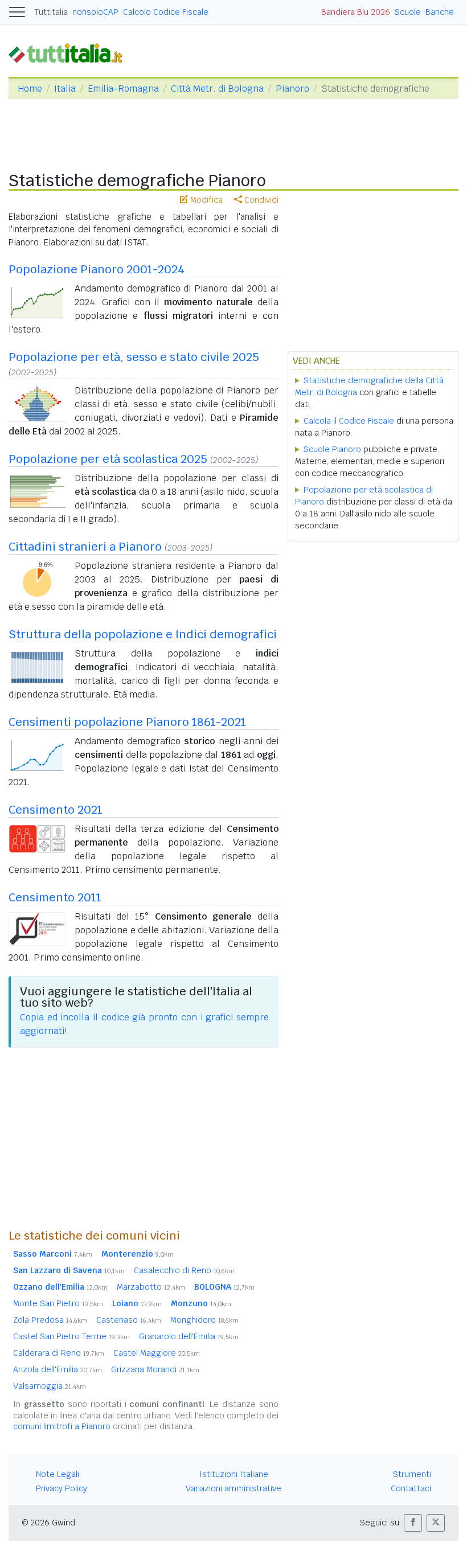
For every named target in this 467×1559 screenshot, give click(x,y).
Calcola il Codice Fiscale (349, 421)
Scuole (408, 12)
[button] (413, 1523)
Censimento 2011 (55, 897)
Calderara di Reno (58, 1353)
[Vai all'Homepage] (70, 53)
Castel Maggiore (156, 1353)
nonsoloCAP (95, 12)
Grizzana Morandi (155, 1369)
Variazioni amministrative (233, 1488)
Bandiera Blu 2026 (355, 12)
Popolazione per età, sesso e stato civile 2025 (134, 357)
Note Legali (57, 1474)
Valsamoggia (49, 1386)
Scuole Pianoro (332, 449)
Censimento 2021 (56, 809)
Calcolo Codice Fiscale (165, 12)
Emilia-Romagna (123, 89)
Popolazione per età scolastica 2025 (108, 459)
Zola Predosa (50, 1320)
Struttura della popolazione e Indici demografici (143, 634)
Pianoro (292, 89)
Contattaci (411, 1488)
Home (30, 89)
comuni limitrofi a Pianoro (61, 1426)
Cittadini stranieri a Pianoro (85, 546)
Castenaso (128, 1320)
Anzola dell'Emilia (57, 1369)
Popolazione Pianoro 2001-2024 (97, 269)
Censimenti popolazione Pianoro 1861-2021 (127, 722)
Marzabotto (151, 1287)
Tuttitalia (51, 12)
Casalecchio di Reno (184, 1270)
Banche (439, 12)
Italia (65, 89)
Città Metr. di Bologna (217, 89)
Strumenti (412, 1474)
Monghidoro (204, 1320)
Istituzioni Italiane (233, 1474)
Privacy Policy (61, 1488)
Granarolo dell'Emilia (189, 1336)
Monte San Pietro (58, 1303)
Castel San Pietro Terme (71, 1336)
